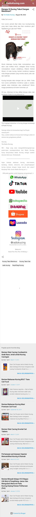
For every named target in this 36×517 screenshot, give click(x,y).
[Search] (33, 4)
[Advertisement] (18, 326)
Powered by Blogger (19, 513)
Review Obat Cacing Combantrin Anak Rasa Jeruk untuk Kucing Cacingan (14, 354)
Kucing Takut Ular (25, 261)
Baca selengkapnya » (25, 373)
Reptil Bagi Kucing (18, 265)
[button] (33, 9)
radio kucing (6, 265)
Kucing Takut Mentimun (9, 261)
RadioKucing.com (15, 3)
